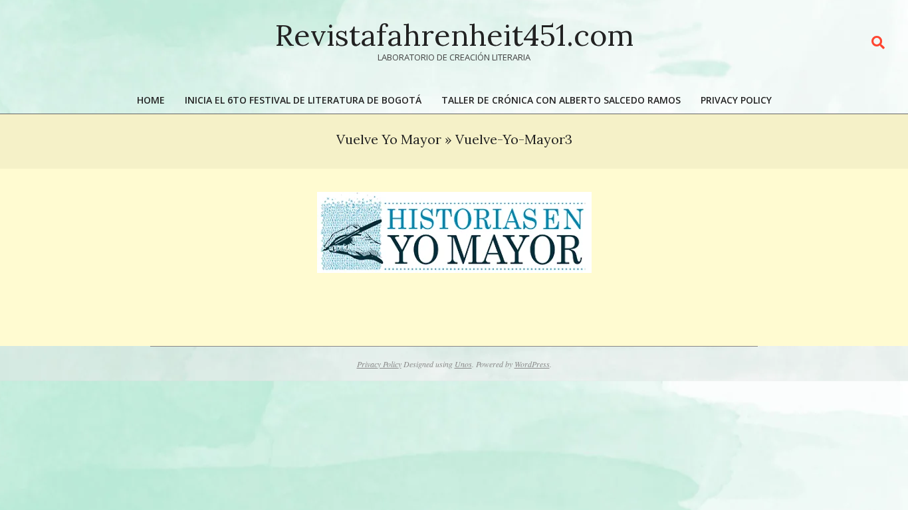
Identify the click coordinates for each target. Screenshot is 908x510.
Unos (463, 364)
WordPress (532, 364)
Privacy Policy (379, 364)
